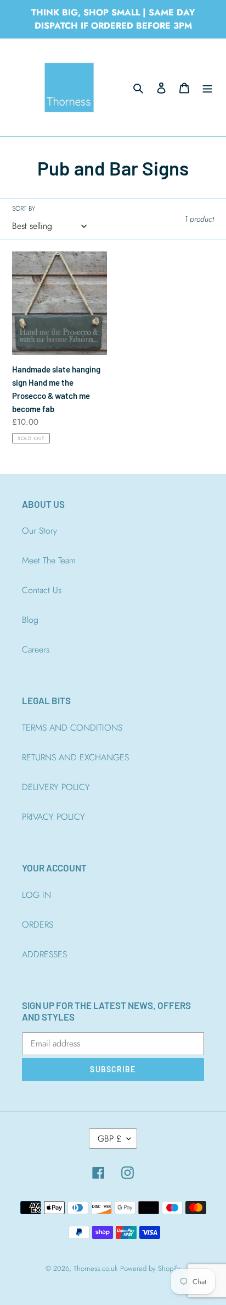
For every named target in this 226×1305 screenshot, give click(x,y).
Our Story (39, 530)
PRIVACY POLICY (53, 816)
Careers (35, 649)
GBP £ (109, 1138)
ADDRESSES (44, 954)
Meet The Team (49, 560)
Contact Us (41, 590)
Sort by (23, 208)
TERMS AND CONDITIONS (72, 727)
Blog (30, 619)
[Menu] (207, 87)
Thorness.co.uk (95, 1268)
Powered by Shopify (150, 1268)
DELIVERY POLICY (56, 787)
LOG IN (36, 895)
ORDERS (37, 924)
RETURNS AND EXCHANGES (75, 757)
